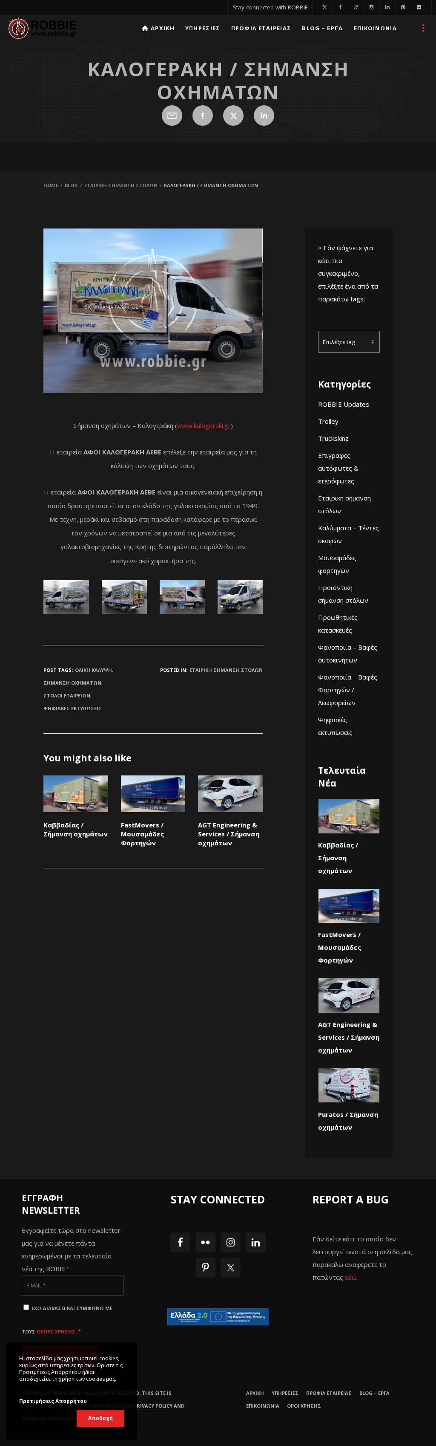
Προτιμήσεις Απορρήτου (53, 1401)
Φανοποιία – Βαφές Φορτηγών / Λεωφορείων (347, 690)
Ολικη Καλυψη (93, 670)
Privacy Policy (153, 1406)
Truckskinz (333, 438)
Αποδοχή (100, 1418)
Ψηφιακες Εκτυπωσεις (72, 708)
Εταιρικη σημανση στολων (226, 670)
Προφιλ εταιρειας (329, 1393)
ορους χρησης (56, 1331)
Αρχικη (255, 1393)
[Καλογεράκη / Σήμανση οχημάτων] (172, 115)
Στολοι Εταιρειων (66, 695)
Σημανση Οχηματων (72, 683)
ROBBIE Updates (343, 404)
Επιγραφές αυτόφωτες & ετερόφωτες (338, 468)
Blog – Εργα (374, 1393)
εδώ (350, 1277)
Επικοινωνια (262, 1406)
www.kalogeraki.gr (204, 425)
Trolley (328, 421)
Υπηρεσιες (285, 1393)
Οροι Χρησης (304, 1406)
